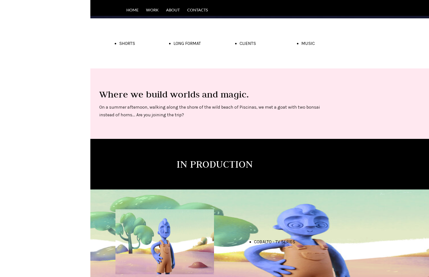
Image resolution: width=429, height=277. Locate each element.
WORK (152, 10)
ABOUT (173, 10)
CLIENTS (248, 43)
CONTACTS (197, 10)
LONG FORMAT (187, 43)
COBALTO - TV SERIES (274, 242)
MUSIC (308, 43)
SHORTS (127, 43)
